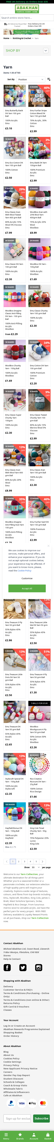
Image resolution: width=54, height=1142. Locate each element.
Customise (27, 578)
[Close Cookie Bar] (48, 546)
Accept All (27, 588)
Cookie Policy (24, 570)
